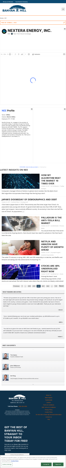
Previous (16, 286)
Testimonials (48, 400)
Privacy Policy (48, 409)
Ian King (13, 376)
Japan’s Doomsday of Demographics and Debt (29, 199)
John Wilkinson (15, 366)
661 (43, 286)
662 (48, 286)
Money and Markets (8, 1)
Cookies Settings (7, 464)
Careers (48, 402)
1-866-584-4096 (22, 406)
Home (1, 18)
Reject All (58, 464)
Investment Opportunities (47, 255)
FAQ (48, 419)
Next (61, 286)
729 (55, 286)
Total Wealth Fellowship (21, 1)
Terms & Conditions (48, 405)
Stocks (61, 274)
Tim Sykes (13, 355)
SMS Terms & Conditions (49, 407)
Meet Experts (48, 397)
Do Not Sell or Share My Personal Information (49, 414)
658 (29, 286)
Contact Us (49, 417)
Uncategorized (24, 202)
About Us (48, 395)
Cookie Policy (48, 412)
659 (34, 286)
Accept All (46, 464)
